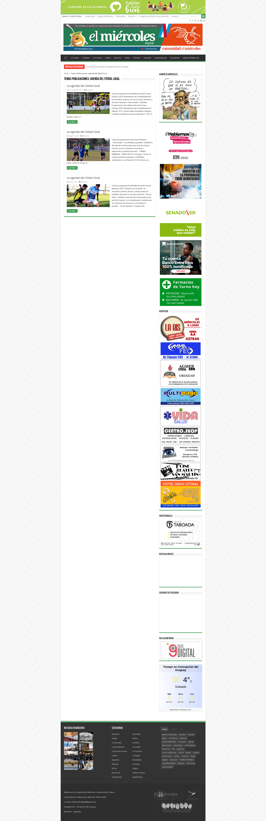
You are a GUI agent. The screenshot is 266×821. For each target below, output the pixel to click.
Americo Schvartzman (169, 735)
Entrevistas (116, 773)
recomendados (190, 745)
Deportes (117, 58)
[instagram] (201, 20)
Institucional (90, 16)
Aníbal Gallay (178, 745)
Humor (135, 738)
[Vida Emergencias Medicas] (181, 416)
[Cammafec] (181, 351)
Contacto (174, 16)
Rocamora (183, 738)
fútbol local (191, 763)
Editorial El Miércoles (191, 58)
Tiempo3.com (185, 710)
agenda (190, 742)
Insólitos (135, 743)
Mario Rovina (166, 745)
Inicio (66, 73)
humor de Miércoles (169, 753)
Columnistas (120, 16)
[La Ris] (181, 328)
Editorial (115, 764)
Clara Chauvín (167, 756)
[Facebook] (193, 20)
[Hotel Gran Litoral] (181, 494)
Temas (164, 729)
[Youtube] (198, 20)
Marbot (188, 753)
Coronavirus (173, 738)
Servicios (131, 16)
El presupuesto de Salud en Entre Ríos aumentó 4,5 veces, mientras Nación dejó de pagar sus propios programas (127, 67)
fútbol (193, 756)
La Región (86, 58)
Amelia (114, 738)
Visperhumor (137, 777)
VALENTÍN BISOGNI (168, 763)
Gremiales (136, 734)
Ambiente (147, 58)
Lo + (181, 729)
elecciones (173, 760)
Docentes (185, 756)
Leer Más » (72, 122)
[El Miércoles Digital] (133, 36)
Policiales (136, 58)
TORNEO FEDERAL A (187, 760)
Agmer (164, 738)
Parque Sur (166, 749)
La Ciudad (75, 58)
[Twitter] (195, 20)
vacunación (182, 742)
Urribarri (196, 753)
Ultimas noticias (138, 773)
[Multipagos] (181, 396)
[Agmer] (181, 373)
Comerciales (117, 743)
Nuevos (174, 729)
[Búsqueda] (203, 16)
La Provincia (97, 58)
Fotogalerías (175, 58)
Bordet (181, 753)
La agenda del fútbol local (83, 86)
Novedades (137, 760)
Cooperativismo (160, 58)
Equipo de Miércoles (105, 16)
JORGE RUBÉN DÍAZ (169, 742)
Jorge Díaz (180, 749)
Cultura (127, 58)
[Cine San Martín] (181, 471)
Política (108, 58)
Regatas (165, 760)
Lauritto (176, 756)
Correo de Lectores (119, 751)
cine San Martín (167, 767)
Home (65, 57)
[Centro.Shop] (181, 435)
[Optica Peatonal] (181, 453)
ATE (173, 749)
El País (114, 768)
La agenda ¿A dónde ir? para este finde (153, 16)
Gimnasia (182, 735)
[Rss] (190, 20)
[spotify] (204, 20)
